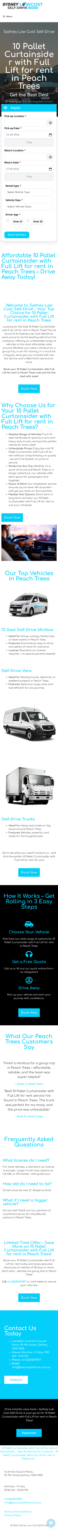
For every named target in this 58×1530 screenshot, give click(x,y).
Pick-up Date (13, 128)
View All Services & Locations (35, 1451)
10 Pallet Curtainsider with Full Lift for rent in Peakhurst (30, 1455)
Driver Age (12, 214)
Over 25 (38, 221)
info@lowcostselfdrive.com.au (22, 1502)
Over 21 (18, 221)
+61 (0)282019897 (16, 1281)
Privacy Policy (12, 1515)
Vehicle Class (14, 200)
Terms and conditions (17, 1511)
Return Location (15, 150)
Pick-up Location (15, 116)
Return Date (12, 162)
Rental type (13, 185)
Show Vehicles (17, 235)
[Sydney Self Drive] (22, 5)
